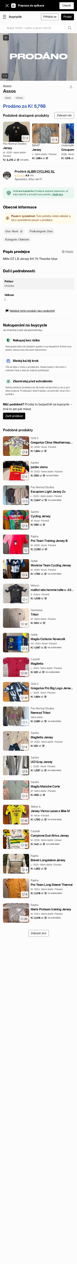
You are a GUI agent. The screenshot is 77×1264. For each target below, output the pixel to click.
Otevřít (66, 5)
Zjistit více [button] (57, 194)
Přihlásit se (49, 16)
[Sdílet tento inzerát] (71, 87)
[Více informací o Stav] (21, 231)
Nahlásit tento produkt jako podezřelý (32, 311)
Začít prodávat (14, 416)
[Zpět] (6, 38)
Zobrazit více (38, 933)
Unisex (19, 97)
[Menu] (4, 16)
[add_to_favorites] (25, 550)
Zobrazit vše (64, 115)
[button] (11, 160)
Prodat (68, 16)
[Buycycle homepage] (15, 16)
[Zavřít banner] (7, 5)
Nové (8, 97)
